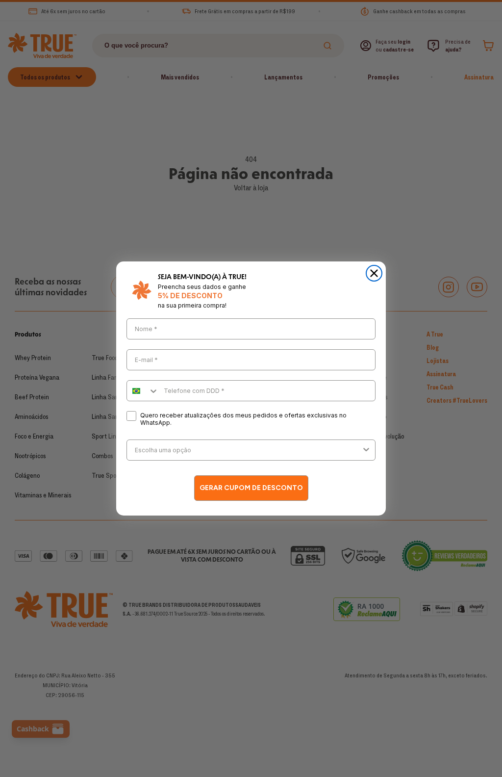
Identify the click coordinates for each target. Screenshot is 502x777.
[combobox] (143, 391)
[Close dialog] (374, 273)
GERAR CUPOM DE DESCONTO (251, 488)
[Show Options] (366, 450)
